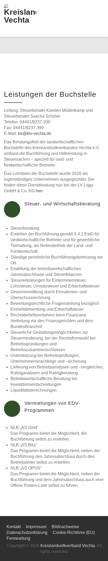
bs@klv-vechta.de (34, 133)
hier (39, 191)
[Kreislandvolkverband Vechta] (24, 18)
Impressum (36, 526)
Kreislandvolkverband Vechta (67, 545)
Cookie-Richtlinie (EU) (74, 532)
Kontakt (14, 526)
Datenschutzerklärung (27, 532)
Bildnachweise (65, 526)
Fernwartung (18, 538)
